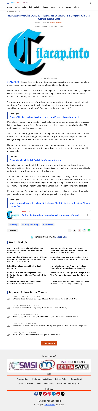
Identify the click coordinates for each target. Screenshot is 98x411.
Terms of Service (26, 383)
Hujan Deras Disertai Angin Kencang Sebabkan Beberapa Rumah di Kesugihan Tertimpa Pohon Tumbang (68, 250)
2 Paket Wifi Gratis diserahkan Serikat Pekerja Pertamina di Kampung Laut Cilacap (70, 283)
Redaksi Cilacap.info (42, 23)
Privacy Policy (61, 379)
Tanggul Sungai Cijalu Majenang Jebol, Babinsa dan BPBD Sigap (41, 308)
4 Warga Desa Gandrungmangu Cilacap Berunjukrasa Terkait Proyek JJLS (45, 299)
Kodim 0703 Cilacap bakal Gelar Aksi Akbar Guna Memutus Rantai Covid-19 (45, 317)
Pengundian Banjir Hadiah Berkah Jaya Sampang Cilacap (35, 160)
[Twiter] (40, 394)
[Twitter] (74, 230)
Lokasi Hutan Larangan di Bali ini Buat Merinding (24, 267)
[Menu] (9, 3)
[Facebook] (36, 394)
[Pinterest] (45, 394)
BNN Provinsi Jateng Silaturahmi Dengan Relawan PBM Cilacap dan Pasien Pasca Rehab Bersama (25, 250)
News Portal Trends (19, 3)
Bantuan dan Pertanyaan (68, 383)
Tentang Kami (23, 379)
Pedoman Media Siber (42, 379)
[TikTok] (63, 394)
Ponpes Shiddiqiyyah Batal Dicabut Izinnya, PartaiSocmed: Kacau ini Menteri (44, 117)
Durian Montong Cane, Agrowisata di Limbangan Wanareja (51, 215)
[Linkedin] (54, 394)
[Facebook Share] (70, 230)
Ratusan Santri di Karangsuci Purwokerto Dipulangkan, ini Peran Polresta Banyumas (50, 326)
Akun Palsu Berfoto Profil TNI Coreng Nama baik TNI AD (37, 335)
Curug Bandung (31, 225)
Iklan (39, 383)
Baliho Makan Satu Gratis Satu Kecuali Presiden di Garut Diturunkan (24, 283)
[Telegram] (84, 230)
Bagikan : (13, 230)
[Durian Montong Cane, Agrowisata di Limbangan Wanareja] (13, 214)
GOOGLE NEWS (61, 237)
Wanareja (49, 225)
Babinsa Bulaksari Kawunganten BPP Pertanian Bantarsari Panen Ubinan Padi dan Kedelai (27, 275)
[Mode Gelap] (86, 2)
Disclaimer (49, 383)
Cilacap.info (50, 405)
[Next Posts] (88, 215)
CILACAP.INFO (13, 82)
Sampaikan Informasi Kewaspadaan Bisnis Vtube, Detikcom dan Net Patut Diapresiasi (69, 258)
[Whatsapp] (89, 230)
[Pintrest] (79, 230)
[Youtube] (58, 394)
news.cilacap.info (56, 22)
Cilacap (14, 225)
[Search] (89, 2)
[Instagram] (49, 394)
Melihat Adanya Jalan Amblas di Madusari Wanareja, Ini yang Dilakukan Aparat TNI (68, 267)
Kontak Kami (76, 379)
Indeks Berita (47, 343)
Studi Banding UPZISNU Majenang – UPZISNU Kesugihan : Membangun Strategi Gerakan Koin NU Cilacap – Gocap (27, 259)
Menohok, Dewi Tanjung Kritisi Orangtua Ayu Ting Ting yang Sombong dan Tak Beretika (70, 274)
